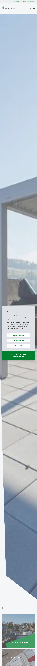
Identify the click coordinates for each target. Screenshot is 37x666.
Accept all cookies (18, 335)
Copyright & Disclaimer (18, 356)
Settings (17, 346)
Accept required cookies (18, 340)
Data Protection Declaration (18, 354)
